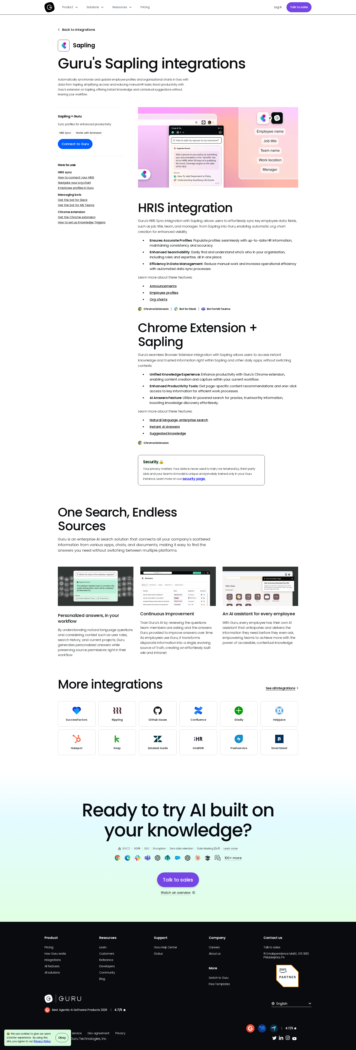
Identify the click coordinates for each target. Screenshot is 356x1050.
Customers (106, 953)
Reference (106, 960)
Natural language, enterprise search (179, 420)
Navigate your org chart (74, 182)
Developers (107, 966)
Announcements (163, 286)
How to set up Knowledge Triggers (81, 222)
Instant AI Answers (165, 426)
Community (107, 972)
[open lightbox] (218, 147)
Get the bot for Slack (72, 200)
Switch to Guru (218, 978)
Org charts (158, 299)
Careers (214, 947)
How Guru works (55, 953)
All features (52, 966)
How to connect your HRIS (76, 177)
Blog (102, 979)
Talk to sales (299, 7)
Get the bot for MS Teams (76, 205)
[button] (70, 7)
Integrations (52, 960)
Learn (103, 947)
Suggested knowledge (168, 433)
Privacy (120, 1033)
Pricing (145, 7)
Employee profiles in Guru (75, 188)
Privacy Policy (42, 1041)
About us (215, 953)
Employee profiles (164, 292)
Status (158, 953)
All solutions (52, 972)
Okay (62, 1038)
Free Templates (219, 984)
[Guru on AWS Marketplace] (287, 976)
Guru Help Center (165, 947)
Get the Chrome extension (76, 217)
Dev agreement (99, 1033)
